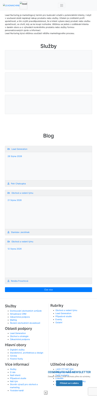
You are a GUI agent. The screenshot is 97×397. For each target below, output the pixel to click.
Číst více (48, 289)
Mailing (13, 320)
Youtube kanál (17, 390)
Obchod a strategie (19, 336)
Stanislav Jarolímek (20, 232)
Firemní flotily (16, 359)
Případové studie (63, 316)
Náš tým (14, 381)
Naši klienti (15, 375)
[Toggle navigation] (61, 5)
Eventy (58, 319)
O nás (12, 372)
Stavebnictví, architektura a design (26, 352)
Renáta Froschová (19, 281)
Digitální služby (17, 349)
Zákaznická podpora (20, 317)
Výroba (13, 355)
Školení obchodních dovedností (25, 323)
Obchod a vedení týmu (66, 310)
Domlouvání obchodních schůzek (26, 311)
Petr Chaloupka (18, 183)
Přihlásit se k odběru (69, 383)
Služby (13, 369)
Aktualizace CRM (18, 314)
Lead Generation (18, 333)
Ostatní (58, 322)
